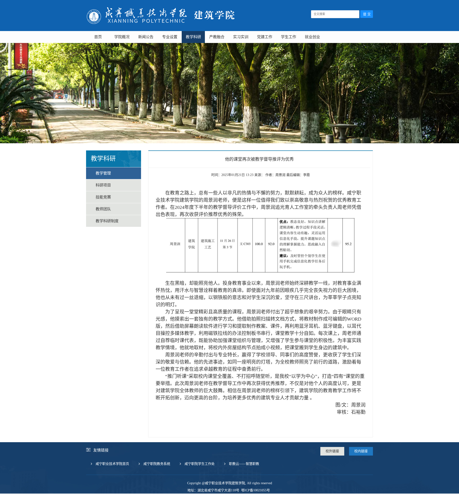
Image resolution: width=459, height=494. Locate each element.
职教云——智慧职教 (244, 464)
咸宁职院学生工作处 (200, 464)
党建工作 (264, 37)
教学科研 (193, 37)
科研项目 (103, 185)
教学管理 (103, 173)
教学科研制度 (107, 221)
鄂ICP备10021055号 (255, 490)
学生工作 (288, 37)
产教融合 (216, 37)
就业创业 (312, 37)
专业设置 (169, 37)
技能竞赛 (103, 197)
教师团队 (103, 209)
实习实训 (240, 37)
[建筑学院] (161, 26)
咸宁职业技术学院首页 (112, 464)
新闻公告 (145, 37)
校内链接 (361, 451)
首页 (98, 37)
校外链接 (332, 451)
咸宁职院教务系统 (156, 464)
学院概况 (122, 37)
